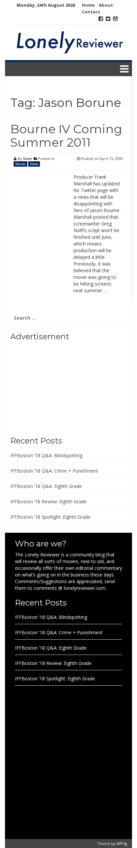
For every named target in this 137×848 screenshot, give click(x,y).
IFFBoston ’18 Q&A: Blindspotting (46, 455)
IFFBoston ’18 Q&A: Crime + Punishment (54, 471)
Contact (91, 12)
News (34, 164)
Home (88, 5)
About (106, 5)
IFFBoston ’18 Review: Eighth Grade (48, 501)
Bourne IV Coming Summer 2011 (66, 136)
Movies (20, 164)
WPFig (121, 843)
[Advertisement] (51, 386)
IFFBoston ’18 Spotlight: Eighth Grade (50, 517)
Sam (27, 158)
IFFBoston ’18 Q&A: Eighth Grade (46, 486)
